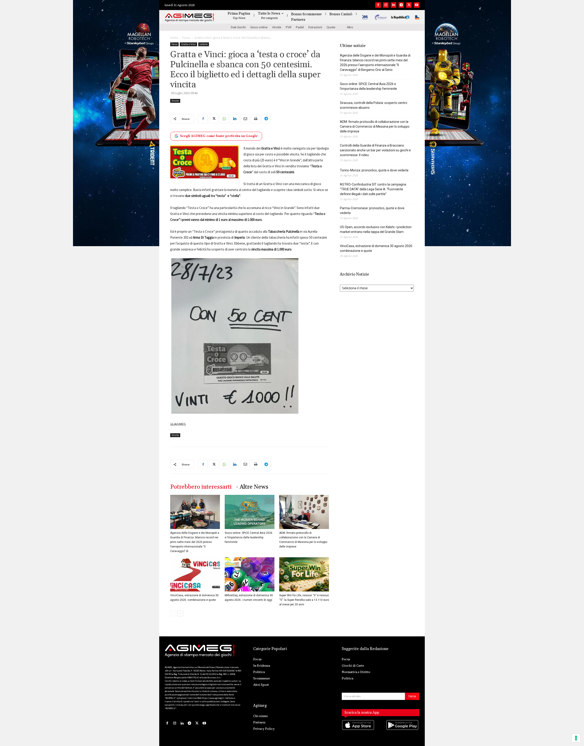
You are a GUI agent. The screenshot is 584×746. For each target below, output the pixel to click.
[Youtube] (416, 5)
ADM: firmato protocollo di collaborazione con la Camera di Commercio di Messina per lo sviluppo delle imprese (374, 126)
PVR (288, 27)
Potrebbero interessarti (201, 486)
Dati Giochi (238, 27)
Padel (300, 27)
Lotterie (204, 44)
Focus (186, 38)
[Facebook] (378, 5)
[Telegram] (401, 5)
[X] (409, 5)
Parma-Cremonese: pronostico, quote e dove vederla (372, 210)
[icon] (358, 729)
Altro (350, 27)
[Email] (245, 118)
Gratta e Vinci (188, 44)
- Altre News (252, 486)
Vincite (276, 27)
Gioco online (259, 27)
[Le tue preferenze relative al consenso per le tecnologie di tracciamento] (576, 738)
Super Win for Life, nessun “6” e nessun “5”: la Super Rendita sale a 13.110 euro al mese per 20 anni (304, 600)
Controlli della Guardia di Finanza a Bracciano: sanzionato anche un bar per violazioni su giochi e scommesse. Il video (375, 150)
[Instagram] (385, 5)
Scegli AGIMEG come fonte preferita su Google (219, 136)
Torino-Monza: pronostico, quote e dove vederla (374, 170)
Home (174, 38)
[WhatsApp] (224, 118)
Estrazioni (315, 27)
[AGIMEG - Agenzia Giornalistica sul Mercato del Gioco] (189, 18)
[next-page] (180, 613)
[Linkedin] (393, 5)
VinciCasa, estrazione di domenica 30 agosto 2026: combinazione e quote (376, 248)
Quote (331, 27)
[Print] (255, 118)
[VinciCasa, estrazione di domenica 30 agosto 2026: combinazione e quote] (195, 574)
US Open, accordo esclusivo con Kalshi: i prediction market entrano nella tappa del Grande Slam (376, 229)
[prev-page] (173, 613)
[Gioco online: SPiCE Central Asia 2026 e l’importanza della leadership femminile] (249, 512)
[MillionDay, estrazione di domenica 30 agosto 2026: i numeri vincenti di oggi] (249, 574)
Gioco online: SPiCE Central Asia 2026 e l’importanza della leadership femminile (248, 537)
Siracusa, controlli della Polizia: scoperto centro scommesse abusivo (373, 105)
